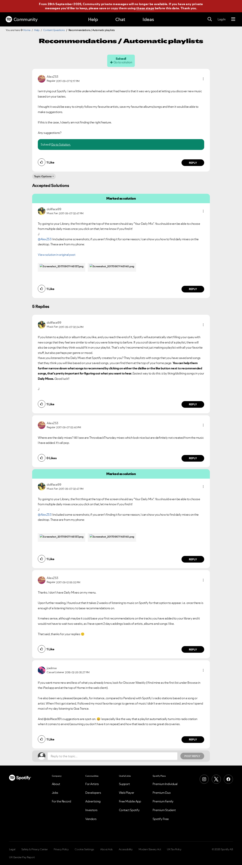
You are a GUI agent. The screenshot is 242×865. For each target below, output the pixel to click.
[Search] (209, 19)
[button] (203, 79)
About (56, 784)
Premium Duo (162, 793)
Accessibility (126, 849)
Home (26, 30)
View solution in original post (56, 255)
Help (93, 19)
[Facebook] (228, 779)
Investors (91, 810)
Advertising (93, 801)
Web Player (126, 793)
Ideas (148, 19)
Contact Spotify (129, 810)
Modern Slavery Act (150, 849)
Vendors (91, 819)
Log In (221, 19)
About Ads (106, 849)
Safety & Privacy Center (34, 849)
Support (124, 784)
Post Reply (192, 756)
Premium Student (164, 810)
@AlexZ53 (44, 239)
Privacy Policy (61, 849)
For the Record (61, 801)
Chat (120, 19)
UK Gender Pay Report (22, 857)
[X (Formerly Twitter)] (216, 779)
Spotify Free (161, 819)
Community (26, 19)
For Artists (92, 784)
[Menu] (233, 19)
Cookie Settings (84, 849)
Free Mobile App (130, 801)
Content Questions (54, 30)
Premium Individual (165, 784)
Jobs (55, 793)
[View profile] (41, 78)
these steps (145, 8)
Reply (193, 163)
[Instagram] (204, 779)
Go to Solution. (61, 144)
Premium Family (163, 801)
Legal (12, 849)
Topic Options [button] (43, 176)
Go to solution (122, 62)
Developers (93, 793)
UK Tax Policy (174, 849)
